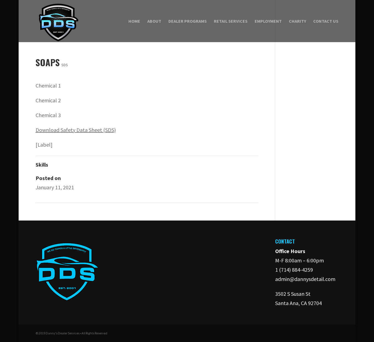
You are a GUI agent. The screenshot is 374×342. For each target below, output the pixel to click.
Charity (297, 21)
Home (134, 21)
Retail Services (231, 21)
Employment (268, 21)
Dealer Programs (187, 21)
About (154, 21)
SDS (64, 64)
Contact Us (325, 21)
